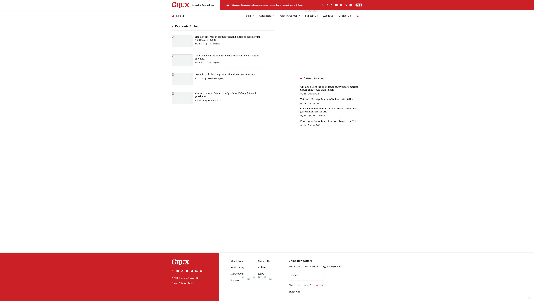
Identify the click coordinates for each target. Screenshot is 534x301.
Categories (265, 16)
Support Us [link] (311, 16)
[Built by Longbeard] (529, 297)
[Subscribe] (350, 5)
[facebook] (322, 5)
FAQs (261, 274)
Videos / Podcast (288, 16)
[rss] (345, 5)
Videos (262, 267)
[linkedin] (327, 5)
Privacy (175, 283)
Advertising (237, 267)
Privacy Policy (319, 285)
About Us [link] (328, 16)
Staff (248, 16)
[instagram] (341, 5)
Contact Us (345, 16)
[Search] (357, 15)
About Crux (236, 261)
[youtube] (336, 5)
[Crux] (180, 5)
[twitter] (331, 5)
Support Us (236, 274)
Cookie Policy (187, 283)
